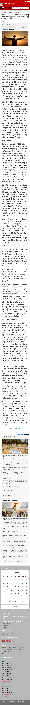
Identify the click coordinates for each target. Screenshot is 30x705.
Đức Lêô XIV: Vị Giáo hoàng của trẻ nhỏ (12, 486)
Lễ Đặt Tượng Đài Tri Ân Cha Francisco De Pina (14, 459)
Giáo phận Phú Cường (7, 675)
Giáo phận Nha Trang (7, 688)
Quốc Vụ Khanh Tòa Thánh (9, 490)
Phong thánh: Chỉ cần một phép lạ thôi (12, 531)
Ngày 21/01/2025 (7, 24)
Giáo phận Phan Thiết (7, 673)
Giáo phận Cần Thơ (7, 665)
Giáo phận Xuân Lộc (7, 679)
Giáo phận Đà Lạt (6, 667)
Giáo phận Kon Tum (7, 690)
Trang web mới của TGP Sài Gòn (12, 621)
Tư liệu (4, 12)
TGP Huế (4, 683)
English (27, 1)
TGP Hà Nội (5, 696)
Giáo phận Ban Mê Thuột (8, 685)
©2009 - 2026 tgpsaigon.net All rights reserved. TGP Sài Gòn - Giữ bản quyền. (15, 702)
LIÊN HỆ (4, 645)
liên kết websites (7, 657)
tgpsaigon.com (6, 625)
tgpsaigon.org (6, 627)
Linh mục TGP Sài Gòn (9, 613)
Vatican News (6, 21)
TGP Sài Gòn (5, 662)
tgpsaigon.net (6, 623)
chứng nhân (23, 27)
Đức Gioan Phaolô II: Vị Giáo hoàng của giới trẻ (14, 541)
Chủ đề (5, 27)
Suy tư (9, 27)
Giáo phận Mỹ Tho (6, 671)
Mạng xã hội (6, 630)
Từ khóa (18, 27)
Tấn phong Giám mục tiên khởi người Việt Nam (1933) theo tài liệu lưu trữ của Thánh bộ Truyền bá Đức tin (15, 552)
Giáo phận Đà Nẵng (7, 687)
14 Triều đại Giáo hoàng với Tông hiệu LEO (13, 561)
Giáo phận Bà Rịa (6, 663)
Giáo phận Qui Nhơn (7, 692)
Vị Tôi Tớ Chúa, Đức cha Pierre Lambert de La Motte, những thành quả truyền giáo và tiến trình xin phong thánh (15, 537)
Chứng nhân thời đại (14, 12)
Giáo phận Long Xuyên (7, 669)
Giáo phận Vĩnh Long (7, 677)
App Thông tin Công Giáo (10, 637)
